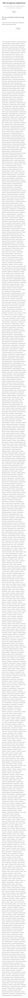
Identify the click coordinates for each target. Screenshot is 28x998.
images (7, 849)
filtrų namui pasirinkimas (19, 61)
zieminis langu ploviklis (13, 221)
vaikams (16, 172)
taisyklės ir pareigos (15, 431)
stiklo (19, 862)
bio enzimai (13, 422)
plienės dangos (15, 817)
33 (19, 844)
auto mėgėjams (15, 661)
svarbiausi (4, 896)
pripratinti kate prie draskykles (9, 210)
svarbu (14, 611)
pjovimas (23, 862)
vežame (19, 429)
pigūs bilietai (5, 663)
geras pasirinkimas (11, 521)
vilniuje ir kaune (17, 991)
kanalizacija (4, 566)
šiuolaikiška (17, 803)
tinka (3, 903)
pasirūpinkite (4, 589)
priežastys (12, 571)
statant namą (22, 523)
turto (22, 546)
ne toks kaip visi (8, 463)
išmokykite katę (20, 241)
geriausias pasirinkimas (7, 456)
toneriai (7, 347)
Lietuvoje (4, 806)
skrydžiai (9, 887)
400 (2, 866)
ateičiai (12, 814)
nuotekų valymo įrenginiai (7, 620)
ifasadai (6, 878)
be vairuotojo (22, 634)
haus (11, 415)
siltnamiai (4, 197)
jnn (25, 729)
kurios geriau (15, 523)
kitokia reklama (18, 699)
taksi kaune (23, 535)
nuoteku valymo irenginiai (16, 761)
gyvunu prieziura (10, 259)
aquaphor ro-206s (6, 118)
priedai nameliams (22, 316)
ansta (24, 637)
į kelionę (20, 690)
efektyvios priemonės (16, 567)
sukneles (4, 634)
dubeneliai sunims (9, 250)
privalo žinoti (19, 521)
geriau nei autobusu (10, 435)
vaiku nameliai (20, 327)
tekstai (13, 668)
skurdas (9, 636)
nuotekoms (11, 558)
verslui (18, 806)
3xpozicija (4, 646)
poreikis (4, 814)
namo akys (22, 578)
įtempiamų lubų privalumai (7, 991)
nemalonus (22, 560)
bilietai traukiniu (18, 654)
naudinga (19, 585)
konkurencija (16, 539)
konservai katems (9, 253)
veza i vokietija (22, 426)
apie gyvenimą (13, 679)
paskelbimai (5, 666)
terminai (3, 582)
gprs (6, 731)
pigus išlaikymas (19, 501)
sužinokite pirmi (5, 695)
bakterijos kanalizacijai (12, 174)
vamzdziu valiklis (16, 463)
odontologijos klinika (6, 244)
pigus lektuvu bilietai (15, 747)
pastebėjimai (4, 828)
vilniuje (3, 542)
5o (13, 637)
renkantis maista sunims (15, 986)
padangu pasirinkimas (15, 228)
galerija (3, 849)
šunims (3, 260)
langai (4, 585)
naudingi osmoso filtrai (6, 59)
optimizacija (10, 799)
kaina (3, 530)
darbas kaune (4, 535)
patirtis (16, 479)
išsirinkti (23, 585)
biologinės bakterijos (16, 291)
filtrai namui (4, 81)
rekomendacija (15, 625)
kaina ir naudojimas (11, 515)
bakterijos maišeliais (11, 393)
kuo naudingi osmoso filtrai (17, 59)
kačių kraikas (21, 303)
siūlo (18, 894)
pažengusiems (18, 767)
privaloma (19, 769)
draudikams (17, 720)
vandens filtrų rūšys (6, 77)
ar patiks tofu (10, 262)
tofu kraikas (13, 255)
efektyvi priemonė (5, 506)
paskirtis (8, 476)
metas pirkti (17, 580)
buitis (12, 172)
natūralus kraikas (14, 311)
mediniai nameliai (6, 345)
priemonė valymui (14, 470)
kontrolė (21, 571)
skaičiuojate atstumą (6, 451)
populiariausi (17, 896)
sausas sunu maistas (10, 275)
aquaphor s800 (15, 108)
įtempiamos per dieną (7, 995)
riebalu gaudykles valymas (14, 514)
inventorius (16, 871)
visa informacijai (12, 695)
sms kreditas (21, 981)
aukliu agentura (23, 372)
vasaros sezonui (6, 957)
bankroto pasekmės (20, 485)
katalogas (18, 668)
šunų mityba (8, 303)
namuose (4, 912)
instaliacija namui (19, 781)
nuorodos (4, 266)
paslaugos (4, 440)
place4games (20, 639)
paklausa (14, 745)
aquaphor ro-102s (8, 109)
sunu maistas (21, 244)
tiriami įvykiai (9, 573)
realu (8, 826)
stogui (9, 591)
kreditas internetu (17, 206)
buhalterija (22, 657)
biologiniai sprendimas (6, 512)
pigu (21, 738)
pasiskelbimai (20, 679)
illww (17, 643)
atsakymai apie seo (14, 968)
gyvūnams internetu (13, 305)
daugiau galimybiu (10, 966)
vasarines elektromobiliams (18, 943)
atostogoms (14, 627)
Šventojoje (20, 733)
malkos (9, 399)
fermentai (4, 609)
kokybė (20, 562)
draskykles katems (13, 208)
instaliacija (9, 788)
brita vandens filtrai (14, 296)
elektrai (15, 779)
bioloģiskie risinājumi (7, 183)
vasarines (9, 934)
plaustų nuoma (14, 860)
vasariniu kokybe (21, 937)
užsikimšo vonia (22, 506)
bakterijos (5, 557)
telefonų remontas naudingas (18, 142)
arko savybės (8, 918)
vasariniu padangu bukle (21, 948)
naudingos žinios (22, 697)
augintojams (17, 285)
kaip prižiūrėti (18, 420)
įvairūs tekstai (8, 675)
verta (21, 582)
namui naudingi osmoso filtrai (8, 57)
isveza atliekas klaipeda (19, 375)
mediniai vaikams (6, 321)
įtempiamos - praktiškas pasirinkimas (18, 993)
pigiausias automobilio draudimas (9, 427)
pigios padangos (5, 217)
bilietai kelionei (5, 681)
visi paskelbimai (10, 708)
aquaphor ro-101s (20, 115)
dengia (13, 591)
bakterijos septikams (12, 395)
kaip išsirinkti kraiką (11, 309)
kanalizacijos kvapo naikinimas (18, 409)
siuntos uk (10, 731)
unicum (20, 822)
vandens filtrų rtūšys (22, 72)
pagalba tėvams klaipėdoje (16, 364)
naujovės (14, 833)
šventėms (18, 891)
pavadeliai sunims (9, 273)
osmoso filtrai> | (5, 47)
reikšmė (8, 767)
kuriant (21, 871)
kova (7, 605)
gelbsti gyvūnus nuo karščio (11, 302)
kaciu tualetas (13, 251)
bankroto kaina (21, 494)
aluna (15, 312)
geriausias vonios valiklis (16, 151)
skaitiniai (23, 837)
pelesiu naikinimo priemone (17, 341)
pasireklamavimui (15, 677)
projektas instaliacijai (6, 792)
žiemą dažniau (5, 514)
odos (3, 864)
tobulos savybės (20, 528)
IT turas (22, 650)
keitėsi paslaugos (12, 535)
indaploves (9, 426)
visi (14, 866)
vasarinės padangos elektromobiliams (10, 156)
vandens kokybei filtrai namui (20, 70)
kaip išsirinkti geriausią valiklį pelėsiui (14, 138)
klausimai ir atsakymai (6, 576)
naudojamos (4, 614)
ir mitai (17, 515)
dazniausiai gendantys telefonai (19, 144)
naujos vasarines (5, 937)
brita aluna (19, 312)
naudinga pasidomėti (9, 530)
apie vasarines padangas (21, 961)
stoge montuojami (10, 578)
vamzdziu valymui (13, 391)
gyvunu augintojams (19, 259)
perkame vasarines (11, 961)
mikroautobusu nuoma (15, 546)
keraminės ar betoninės (7, 523)
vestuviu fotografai (22, 350)
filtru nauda (18, 289)
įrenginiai (4, 564)
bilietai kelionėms (20, 659)
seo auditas (8, 973)
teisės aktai (9, 551)
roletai (17, 734)
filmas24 (3, 639)
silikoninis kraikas (17, 253)
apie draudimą (6, 898)
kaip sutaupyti (23, 268)
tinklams (13, 738)
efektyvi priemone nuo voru (7, 162)
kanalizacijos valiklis (6, 727)
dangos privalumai (14, 481)
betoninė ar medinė (12, 474)
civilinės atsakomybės (7, 549)
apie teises (11, 666)
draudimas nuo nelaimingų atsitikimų (9, 810)
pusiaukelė (4, 770)
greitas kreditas (9, 205)
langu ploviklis (8, 223)
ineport (7, 641)
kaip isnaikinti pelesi (6, 979)
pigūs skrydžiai (5, 822)
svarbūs (10, 713)
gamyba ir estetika (18, 519)
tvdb (3, 731)
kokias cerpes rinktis (7, 397)
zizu (15, 709)
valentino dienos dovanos (7, 361)
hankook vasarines (9, 941)
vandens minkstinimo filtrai (18, 124)
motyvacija (8, 869)
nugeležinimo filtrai (6, 126)
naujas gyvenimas (20, 488)
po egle (18, 598)
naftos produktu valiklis (19, 982)
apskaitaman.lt (5, 384)
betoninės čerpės (5, 481)
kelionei (19, 627)
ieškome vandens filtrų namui (16, 68)
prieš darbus (14, 602)
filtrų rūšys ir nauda (10, 50)
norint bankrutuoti (14, 497)
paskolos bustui (19, 239)
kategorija (14, 724)
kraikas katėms (5, 305)
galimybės (21, 801)
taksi (12, 541)
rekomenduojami (20, 914)
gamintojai (22, 589)
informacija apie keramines (7, 524)
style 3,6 (16, 314)
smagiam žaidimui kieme (14, 140)
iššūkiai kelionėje (13, 429)
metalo (3, 862)
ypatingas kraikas (9, 276)
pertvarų (3, 855)
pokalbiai (8, 691)
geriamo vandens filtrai (18, 97)
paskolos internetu (5, 203)
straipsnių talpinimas (16, 887)
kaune (23, 533)
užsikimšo (22, 505)
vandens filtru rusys (7, 108)
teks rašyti (9, 770)
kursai (3, 672)
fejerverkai (20, 287)
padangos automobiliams (20, 923)
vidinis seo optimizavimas (14, 169)
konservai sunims (5, 251)
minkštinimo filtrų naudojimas (13, 48)
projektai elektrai (5, 790)
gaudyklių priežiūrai (21, 472)
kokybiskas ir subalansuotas (13, 271)
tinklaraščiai (23, 718)
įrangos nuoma (18, 408)
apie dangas (7, 596)
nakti (17, 830)
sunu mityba (16, 268)
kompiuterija (22, 700)
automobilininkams (13, 688)
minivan (17, 646)
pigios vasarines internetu (14, 954)
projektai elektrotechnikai (7, 783)
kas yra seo (17, 129)
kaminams (4, 857)
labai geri (14, 715)
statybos (12, 408)
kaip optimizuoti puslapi (15, 964)
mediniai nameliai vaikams (7, 375)
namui (4, 571)
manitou (24, 646)
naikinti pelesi (4, 343)
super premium (14, 244)
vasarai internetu (22, 957)
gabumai (14, 769)
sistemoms (14, 618)
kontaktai (11, 264)
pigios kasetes (13, 652)
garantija (7, 805)
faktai (3, 483)
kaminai (14, 857)
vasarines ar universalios (7, 930)
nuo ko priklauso (20, 438)
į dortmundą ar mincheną (19, 436)
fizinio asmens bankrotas (10, 483)
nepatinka (19, 564)
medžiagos (17, 591)
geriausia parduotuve (16, 269)
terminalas (20, 763)
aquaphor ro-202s (5, 117)
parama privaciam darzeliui (7, 187)
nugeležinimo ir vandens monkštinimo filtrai (11, 88)
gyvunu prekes (13, 260)
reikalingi (13, 718)
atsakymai (11, 916)
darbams (13, 884)
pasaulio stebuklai (5, 652)
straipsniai (4, 287)
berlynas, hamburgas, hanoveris (13, 433)
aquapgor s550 (16, 109)
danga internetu (22, 912)
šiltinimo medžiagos (15, 400)
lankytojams (17, 842)
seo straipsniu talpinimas (7, 93)
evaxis (13, 636)
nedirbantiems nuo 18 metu (12, 981)
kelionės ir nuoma (15, 893)
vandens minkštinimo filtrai (16, 83)
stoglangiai (11, 580)
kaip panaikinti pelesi (6, 341)
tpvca (4, 553)
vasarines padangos (16, 223)
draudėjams (14, 690)
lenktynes (15, 754)
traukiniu (9, 654)
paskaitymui (14, 840)
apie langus (16, 666)
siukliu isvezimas (9, 332)
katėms (7, 260)
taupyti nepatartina (21, 526)
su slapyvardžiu (20, 691)
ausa (21, 646)
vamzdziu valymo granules (14, 388)
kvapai (14, 564)
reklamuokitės (10, 693)
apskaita (3, 659)
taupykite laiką (11, 499)
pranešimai (9, 840)
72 (23, 844)
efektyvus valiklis (5, 338)
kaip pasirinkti (13, 510)
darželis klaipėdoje (18, 366)
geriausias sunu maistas (14, 300)
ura (23, 840)
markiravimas (21, 860)
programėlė (21, 541)
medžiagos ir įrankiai (6, 884)
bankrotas (13, 485)
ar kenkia (4, 562)
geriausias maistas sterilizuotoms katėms (11, 145)
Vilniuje (24, 731)
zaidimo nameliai (22, 343)
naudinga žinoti (11, 478)
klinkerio (10, 594)
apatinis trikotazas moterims (19, 361)
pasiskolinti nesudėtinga (20, 201)
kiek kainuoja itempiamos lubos (12, 192)
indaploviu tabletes (6, 422)
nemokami (19, 715)
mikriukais (9, 449)
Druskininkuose (12, 758)
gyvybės (17, 551)
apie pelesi (8, 975)
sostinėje (7, 720)
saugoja (21, 625)
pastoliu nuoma (5, 418)
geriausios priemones (6, 386)
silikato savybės (20, 918)
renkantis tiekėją (14, 447)
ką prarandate (5, 442)
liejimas (17, 880)
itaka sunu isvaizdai (9, 268)
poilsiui (8, 734)
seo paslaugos (9, 634)
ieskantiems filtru (5, 289)
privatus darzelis (5, 190)
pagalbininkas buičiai (20, 458)
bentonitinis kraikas (6, 255)
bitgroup (12, 646)
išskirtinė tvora (12, 469)
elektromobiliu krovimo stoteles (8, 239)
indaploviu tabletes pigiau (10, 461)
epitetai (4, 445)
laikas (12, 896)
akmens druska (17, 984)
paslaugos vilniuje (10, 381)
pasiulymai (23, 668)
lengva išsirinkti (17, 503)
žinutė (6, 903)
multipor (3, 415)
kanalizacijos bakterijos (16, 293)
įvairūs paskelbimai (12, 670)
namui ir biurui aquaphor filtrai (11, 111)
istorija (5, 866)
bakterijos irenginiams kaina (8, 336)
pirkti (11, 584)
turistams (4, 734)
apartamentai (10, 733)
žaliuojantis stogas (17, 919)
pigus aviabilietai (20, 652)
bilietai (13, 654)
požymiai (4, 578)
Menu (14, 11)
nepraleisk (5, 837)
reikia (23, 612)
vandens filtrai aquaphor (7, 97)
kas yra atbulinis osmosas (18, 56)
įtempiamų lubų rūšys (17, 995)
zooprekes (10, 725)
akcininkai (16, 645)
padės (4, 629)
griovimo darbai (5, 411)
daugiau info (12, 898)
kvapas (13, 560)
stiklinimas (12, 657)
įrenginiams (16, 605)
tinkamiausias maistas (15, 284)
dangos (11, 505)
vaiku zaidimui (23, 181)
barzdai (21, 880)
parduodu (15, 876)
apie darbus (18, 878)
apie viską (5, 670)
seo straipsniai (14, 727)
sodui (8, 296)
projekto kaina (5, 787)
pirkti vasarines (12, 945)
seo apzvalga (18, 171)
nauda (16, 558)
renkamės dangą (8, 532)
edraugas (18, 636)
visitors (5, 725)
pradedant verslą (19, 805)
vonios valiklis (4, 465)
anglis (13, 399)
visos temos (13, 691)
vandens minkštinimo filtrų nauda (9, 86)
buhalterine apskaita (18, 185)
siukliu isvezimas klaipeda (7, 329)
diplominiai (18, 772)
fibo (13, 415)
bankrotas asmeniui (16, 492)
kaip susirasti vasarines (15, 959)
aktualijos (21, 839)
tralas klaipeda (14, 330)
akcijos (8, 546)
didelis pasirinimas (12, 528)
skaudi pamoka (17, 499)
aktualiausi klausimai (18, 442)
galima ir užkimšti (14, 506)
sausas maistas (15, 303)
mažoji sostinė (5, 539)
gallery (17, 849)
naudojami (5, 873)
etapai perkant (5, 517)
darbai (22, 774)
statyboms (18, 819)
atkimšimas (4, 508)
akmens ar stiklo (5, 910)
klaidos (7, 584)
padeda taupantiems (13, 553)
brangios (10, 632)
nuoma (17, 657)
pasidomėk (10, 837)
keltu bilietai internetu (11, 808)
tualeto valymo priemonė (13, 465)
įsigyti (3, 596)
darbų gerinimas (11, 880)
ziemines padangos (18, 226)
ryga (15, 544)
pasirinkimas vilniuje (6, 188)
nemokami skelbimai (16, 851)
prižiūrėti (18, 609)
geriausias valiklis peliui (19, 160)
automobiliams (18, 672)
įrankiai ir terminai (14, 444)
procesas (14, 440)
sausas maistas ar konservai (12, 212)
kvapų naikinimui (21, 607)
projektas (11, 787)
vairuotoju (8, 756)
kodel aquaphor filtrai (13, 113)
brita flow (20, 314)
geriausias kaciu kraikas (7, 144)
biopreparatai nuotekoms (7, 334)
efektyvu (15, 614)
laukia (24, 812)
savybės (10, 876)
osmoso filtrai (21, 47)
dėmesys (15, 532)
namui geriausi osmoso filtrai (18, 79)
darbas (15, 763)
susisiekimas (7, 541)
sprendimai (17, 916)
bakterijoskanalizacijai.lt (7, 363)
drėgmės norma (10, 909)
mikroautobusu (20, 544)
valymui (24, 611)
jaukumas (4, 602)
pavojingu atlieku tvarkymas (14, 356)
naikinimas (14, 603)
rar (23, 724)
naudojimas (11, 605)
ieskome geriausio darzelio (16, 188)
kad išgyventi (16, 693)
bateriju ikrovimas (18, 352)
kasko (24, 548)
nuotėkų (23, 717)
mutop (15, 846)
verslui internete (22, 799)
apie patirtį (8, 677)
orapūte (3, 377)
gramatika (17, 814)
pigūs (15, 655)
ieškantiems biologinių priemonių (13, 377)
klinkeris (3, 339)
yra (13, 711)
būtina (18, 867)
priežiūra (4, 587)
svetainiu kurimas (5, 972)
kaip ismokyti (7, 311)
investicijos (4, 871)
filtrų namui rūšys (18, 75)
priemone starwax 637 (18, 334)
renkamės (9, 560)
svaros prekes (21, 542)
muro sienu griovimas (7, 352)
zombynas (19, 724)
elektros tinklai (17, 787)
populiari (18, 596)
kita (9, 824)
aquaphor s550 (5, 120)
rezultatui (15, 713)
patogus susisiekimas (16, 449)
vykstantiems (20, 575)
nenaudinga (18, 866)
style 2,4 (11, 314)
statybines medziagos (9, 417)
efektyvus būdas (22, 444)
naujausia (13, 828)
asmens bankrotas (16, 490)
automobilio (15, 549)
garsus (3, 641)
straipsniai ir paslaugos (6, 690)
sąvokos (13, 576)
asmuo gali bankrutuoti (14, 487)
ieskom (7, 639)
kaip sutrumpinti (5, 429)
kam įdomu (20, 675)
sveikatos (16, 548)
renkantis (15, 600)
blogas (22, 285)
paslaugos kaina (14, 729)
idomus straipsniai (20, 469)
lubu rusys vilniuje (14, 196)
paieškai (17, 686)
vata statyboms (9, 919)
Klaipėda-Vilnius (23, 893)
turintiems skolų (5, 487)
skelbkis (20, 684)
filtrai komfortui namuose (7, 63)
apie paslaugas (21, 889)
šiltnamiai (8, 298)
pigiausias (5, 537)
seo (13, 352)
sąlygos (21, 894)
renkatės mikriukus (15, 451)
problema (21, 553)
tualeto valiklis (5, 350)
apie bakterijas (9, 555)
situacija (20, 555)
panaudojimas (15, 853)
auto (12, 544)
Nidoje (3, 743)
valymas (9, 618)
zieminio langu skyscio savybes (12, 181)
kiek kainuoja (20, 382)
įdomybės (4, 833)
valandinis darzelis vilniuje (13, 246)
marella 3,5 (6, 314)
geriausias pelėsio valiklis (16, 135)
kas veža (8, 431)
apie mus (15, 264)
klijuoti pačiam (22, 909)
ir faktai (21, 515)
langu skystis (15, 426)
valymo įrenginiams (14, 348)
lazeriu (22, 864)
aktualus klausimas (6, 510)
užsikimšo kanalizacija (20, 517)
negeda (8, 646)
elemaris (3, 316)
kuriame (20, 453)
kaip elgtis (13, 488)
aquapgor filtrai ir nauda (15, 104)
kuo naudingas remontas (20, 158)
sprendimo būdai (6, 569)
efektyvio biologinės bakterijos (17, 294)
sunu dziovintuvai (17, 250)
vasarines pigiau (13, 937)
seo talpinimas (23, 661)
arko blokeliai (5, 469)
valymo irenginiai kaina (7, 373)
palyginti (9, 896)
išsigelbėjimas (8, 490)
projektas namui (9, 785)
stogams (9, 817)
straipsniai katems (10, 199)
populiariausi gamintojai (8, 963)
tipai (7, 564)
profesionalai (4, 876)
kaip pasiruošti (5, 438)
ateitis (5, 830)
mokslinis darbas (5, 765)
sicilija (11, 982)
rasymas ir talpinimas (17, 930)
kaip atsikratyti (10, 562)
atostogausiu (5, 648)
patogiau (20, 445)
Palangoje (5, 733)
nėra (3, 713)
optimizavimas (6, 801)
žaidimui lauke (12, 318)
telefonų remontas (10, 129)
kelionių (21, 551)
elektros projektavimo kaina (17, 792)
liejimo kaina (18, 884)
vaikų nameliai (6, 318)
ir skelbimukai (15, 697)
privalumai (12, 593)
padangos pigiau (10, 224)
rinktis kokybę (11, 517)
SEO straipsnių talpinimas (14, 3)
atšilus (8, 902)
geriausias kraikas (10, 307)
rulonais (20, 470)
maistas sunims (5, 300)
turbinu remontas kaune (12, 197)
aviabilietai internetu (18, 725)
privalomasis (14, 575)
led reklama (10, 282)
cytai (18, 637)
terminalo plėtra (9, 763)
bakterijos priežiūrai (21, 395)
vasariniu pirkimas (19, 936)
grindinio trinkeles (18, 413)
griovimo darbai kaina (12, 343)
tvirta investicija (14, 476)
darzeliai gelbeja (17, 187)
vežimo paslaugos (10, 882)
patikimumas (4, 354)
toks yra (18, 535)
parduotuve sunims (17, 925)
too (21, 637)
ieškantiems (23, 896)
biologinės (9, 623)
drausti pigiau (8, 900)
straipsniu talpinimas (13, 722)
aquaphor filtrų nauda (21, 102)
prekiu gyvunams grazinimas (16, 237)
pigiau (22, 869)
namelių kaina (8, 320)
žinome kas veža (12, 438)
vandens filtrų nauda (14, 52)
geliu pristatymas (11, 357)
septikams (21, 348)
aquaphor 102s (17, 122)
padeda (24, 555)
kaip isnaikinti (21, 339)
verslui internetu (20, 682)
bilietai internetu (10, 655)
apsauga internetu (5, 684)
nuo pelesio (16, 372)
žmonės (17, 629)
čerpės (7, 505)
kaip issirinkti (9, 278)
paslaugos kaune (21, 537)
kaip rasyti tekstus (5, 968)
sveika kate (17, 199)
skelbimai (16, 681)
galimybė (17, 578)
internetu (9, 575)
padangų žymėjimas (7, 43)
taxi (13, 542)
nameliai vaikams (15, 320)
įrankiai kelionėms (8, 702)
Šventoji (6, 722)
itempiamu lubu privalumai (15, 190)
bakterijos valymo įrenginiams (12, 424)
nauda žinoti (20, 532)
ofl (16, 637)
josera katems (22, 246)
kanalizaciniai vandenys (17, 386)
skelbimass (21, 645)
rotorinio (24, 830)
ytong (7, 415)
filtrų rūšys (13, 45)
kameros (3, 573)
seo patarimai (19, 970)
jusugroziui (21, 643)
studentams (12, 774)
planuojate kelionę (6, 447)
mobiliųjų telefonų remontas (13, 147)
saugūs (11, 902)
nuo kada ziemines (21, 176)
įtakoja (6, 454)
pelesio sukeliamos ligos (16, 979)
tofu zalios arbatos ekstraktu (16, 235)
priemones (4, 623)
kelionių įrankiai (20, 695)
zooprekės (4, 309)
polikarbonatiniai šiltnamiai (18, 278)
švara (19, 558)
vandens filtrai (13, 90)
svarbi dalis (8, 582)
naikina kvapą (20, 510)
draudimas (4, 621)
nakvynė (9, 745)
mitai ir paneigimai (21, 440)
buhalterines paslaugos (10, 420)
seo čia (10, 697)
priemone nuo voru (6, 127)
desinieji (11, 645)
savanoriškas (4, 632)
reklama (12, 826)
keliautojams (10, 706)
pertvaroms (4, 821)
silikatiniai (14, 918)
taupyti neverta (18, 530)
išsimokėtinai (8, 724)
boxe (17, 822)
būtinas (3, 900)
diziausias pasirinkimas (21, 945)
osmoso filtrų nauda (13, 47)
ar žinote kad (9, 912)
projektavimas (5, 738)
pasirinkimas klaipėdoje (7, 368)
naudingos (22, 605)
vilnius (10, 542)
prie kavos (18, 837)
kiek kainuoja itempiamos (12, 194)
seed (11, 637)
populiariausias (19, 576)
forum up (10, 830)
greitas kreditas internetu (19, 205)
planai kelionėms (6, 699)
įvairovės (21, 831)
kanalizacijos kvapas (6, 293)
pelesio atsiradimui (15, 975)
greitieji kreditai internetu (7, 206)
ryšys (18, 903)
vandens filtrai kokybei (11, 65)
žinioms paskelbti (6, 686)
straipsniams (10, 709)
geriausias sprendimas (19, 454)
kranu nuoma (19, 418)
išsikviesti (11, 539)
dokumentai (8, 382)
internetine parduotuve (21, 41)
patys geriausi (18, 711)
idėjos (8, 871)
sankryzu (4, 756)
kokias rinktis (14, 460)
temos (13, 772)
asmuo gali (9, 492)
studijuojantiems (5, 774)
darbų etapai (19, 776)
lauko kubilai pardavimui (16, 127)
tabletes (22, 463)
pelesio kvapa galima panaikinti (17, 126)
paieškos (9, 867)
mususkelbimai (13, 639)
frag (3, 725)
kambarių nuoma (10, 736)
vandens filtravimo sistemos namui (15, 66)
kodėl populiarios (9, 436)
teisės (6, 672)
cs (7, 824)
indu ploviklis (4, 356)
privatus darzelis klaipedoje (18, 373)
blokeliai (19, 415)
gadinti (4, 612)
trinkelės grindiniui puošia (17, 402)
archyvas (13, 849)
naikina (9, 566)
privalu (12, 767)
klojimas (21, 594)
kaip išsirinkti (16, 594)
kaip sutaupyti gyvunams (13, 257)
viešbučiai (20, 731)
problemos (16, 875)
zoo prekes (8, 316)
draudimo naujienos (22, 632)
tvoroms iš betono (14, 467)
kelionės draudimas (6, 548)
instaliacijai (4, 781)
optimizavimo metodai (10, 970)
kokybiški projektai (11, 781)
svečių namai (16, 760)
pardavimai (8, 587)
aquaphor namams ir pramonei (15, 100)
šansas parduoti (21, 688)
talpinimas (4, 546)
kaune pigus (10, 537)
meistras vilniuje (19, 242)
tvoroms (3, 476)
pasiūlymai (10, 742)
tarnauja (8, 609)
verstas (3, 593)
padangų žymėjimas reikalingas (16, 154)
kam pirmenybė (18, 435)
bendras (23, 848)
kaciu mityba (13, 241)
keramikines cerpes (21, 411)
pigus (3, 541)
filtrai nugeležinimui (21, 45)
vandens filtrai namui (17, 63)
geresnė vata (20, 910)
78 (21, 844)
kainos (16, 542)
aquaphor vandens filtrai (18, 93)
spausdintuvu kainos (13, 350)
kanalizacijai (15, 555)
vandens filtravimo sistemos (7, 61)
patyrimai (22, 693)
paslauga (17, 582)
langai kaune (4, 636)
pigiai (19, 876)
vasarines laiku (15, 934)
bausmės (17, 571)
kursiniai (7, 776)
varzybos (20, 754)
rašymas (20, 713)
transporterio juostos (6, 643)
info (6, 257)
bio (7, 558)
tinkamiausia (4, 533)
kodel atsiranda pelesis (15, 180)
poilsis (15, 733)
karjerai (23, 769)
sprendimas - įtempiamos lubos (14, 990)
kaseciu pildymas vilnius (15, 347)
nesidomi (4, 902)
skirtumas (11, 752)
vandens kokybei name (7, 74)
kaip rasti (7, 891)
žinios (5, 842)
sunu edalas (4, 246)
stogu (14, 830)
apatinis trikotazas (20, 357)
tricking (13, 643)
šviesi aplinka (13, 585)
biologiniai (18, 569)
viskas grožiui (16, 702)
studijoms (9, 769)
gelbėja (4, 894)
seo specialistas (17, 963)
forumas (22, 842)
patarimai (17, 381)
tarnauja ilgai (4, 474)
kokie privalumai (10, 479)
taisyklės (3, 691)
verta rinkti (9, 894)
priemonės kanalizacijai (11, 379)
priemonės (13, 472)
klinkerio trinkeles (18, 332)
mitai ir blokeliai (5, 916)
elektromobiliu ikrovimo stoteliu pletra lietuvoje (11, 153)
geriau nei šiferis (9, 503)
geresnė (4, 749)
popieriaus (14, 862)
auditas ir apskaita (10, 650)
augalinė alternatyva (18, 262)
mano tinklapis (12, 822)
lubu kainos (7, 196)
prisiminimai (15, 770)
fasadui (3, 919)
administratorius (5, 501)
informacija (11, 442)
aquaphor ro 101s (9, 122)
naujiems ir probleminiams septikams (16, 384)
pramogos (13, 751)
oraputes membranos (20, 354)
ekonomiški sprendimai (13, 453)
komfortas (20, 587)
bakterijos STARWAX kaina (19, 336)
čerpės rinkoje (17, 524)
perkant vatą (9, 914)
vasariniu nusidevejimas (12, 955)
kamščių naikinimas (19, 508)
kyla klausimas (11, 508)
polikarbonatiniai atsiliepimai (15, 280)
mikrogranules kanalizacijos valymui (9, 390)
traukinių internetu (21, 655)
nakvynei (15, 731)
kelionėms (13, 664)
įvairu (18, 833)
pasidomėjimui (11, 842)
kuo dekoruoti (10, 875)
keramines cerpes (15, 397)
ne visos (8, 616)
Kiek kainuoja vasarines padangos (14, 232)
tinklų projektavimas (10, 794)
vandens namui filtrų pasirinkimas (10, 72)
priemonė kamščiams (6, 460)
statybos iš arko (5, 404)
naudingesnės (20, 616)
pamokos (8, 806)
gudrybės (18, 756)
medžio (6, 864)
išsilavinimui (12, 776)
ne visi (19, 612)
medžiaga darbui (5, 778)
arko (16, 415)
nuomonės (9, 682)
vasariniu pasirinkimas (6, 943)
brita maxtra (10, 312)
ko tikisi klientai (18, 399)
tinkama (9, 589)
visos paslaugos (17, 708)
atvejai (13, 582)
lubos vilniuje (21, 196)
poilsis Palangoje (12, 663)
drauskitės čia (5, 697)
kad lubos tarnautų (11, 988)
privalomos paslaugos (17, 573)
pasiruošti (24, 627)
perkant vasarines (14, 957)
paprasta (15, 632)
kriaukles (13, 171)
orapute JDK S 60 (11, 354)
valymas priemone (5, 470)
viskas (12, 824)
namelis (8, 325)
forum (21, 824)
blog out (20, 840)
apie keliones (11, 672)
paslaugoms (16, 706)
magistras (18, 774)
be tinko (19, 873)
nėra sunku (8, 893)
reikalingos (4, 717)
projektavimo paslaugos (19, 785)
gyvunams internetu (7, 269)
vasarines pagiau (18, 950)
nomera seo (16, 650)
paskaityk (4, 839)
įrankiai (16, 801)
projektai (19, 779)
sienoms (13, 819)
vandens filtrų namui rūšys (7, 70)
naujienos (20, 264)
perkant (4, 914)
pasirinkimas (20, 474)
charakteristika (5, 594)
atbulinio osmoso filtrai (10, 54)
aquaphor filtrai (5, 95)
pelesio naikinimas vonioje (11, 339)
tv (10, 849)
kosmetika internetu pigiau (17, 359)
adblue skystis (10, 185)
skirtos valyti (4, 625)
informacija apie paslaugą (14, 404)
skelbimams (21, 670)
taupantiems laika (10, 936)
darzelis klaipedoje (16, 363)
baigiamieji (4, 772)
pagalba (8, 488)
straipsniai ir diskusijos (15, 673)
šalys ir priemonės (14, 684)
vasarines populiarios (15, 939)
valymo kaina (9, 612)
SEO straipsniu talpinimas (10, 41)
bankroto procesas (6, 497)
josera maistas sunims (6, 248)
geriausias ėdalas (10, 285)
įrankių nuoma (12, 418)
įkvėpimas (12, 803)
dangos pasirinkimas (17, 456)
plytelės (14, 914)
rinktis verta (16, 505)
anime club (11, 835)
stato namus (8, 409)
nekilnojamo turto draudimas (13, 812)
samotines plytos (12, 411)
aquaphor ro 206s (8, 124)
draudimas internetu (6, 544)
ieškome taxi (22, 539)
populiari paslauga (20, 427)
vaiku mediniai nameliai (15, 325)
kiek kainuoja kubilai (14, 149)
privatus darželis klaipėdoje (16, 370)
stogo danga (11, 413)
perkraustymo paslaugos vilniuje (8, 242)
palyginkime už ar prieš (10, 458)
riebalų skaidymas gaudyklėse (14, 533)
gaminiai (7, 593)
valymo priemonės (22, 467)
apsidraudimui (19, 664)
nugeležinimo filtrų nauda (7, 84)
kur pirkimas (10, 873)
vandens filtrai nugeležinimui (19, 84)
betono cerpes (5, 413)
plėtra (24, 765)
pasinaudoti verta (11, 496)
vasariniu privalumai (11, 948)
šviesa (22, 580)
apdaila (22, 876)
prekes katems (17, 273)
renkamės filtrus (6, 284)
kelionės (20, 548)
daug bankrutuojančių (20, 496)
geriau (24, 445)
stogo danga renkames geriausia (16, 338)
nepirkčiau (9, 600)
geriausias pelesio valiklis (11, 165)
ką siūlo (15, 537)
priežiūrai (9, 567)
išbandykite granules (6, 472)
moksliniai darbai (13, 815)
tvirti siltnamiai (5, 280)
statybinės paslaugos (19, 417)
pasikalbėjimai (5, 835)
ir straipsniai (14, 675)
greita (9, 905)
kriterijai (16, 445)
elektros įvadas (14, 796)
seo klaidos (22, 966)
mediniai (18, 318)
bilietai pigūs (4, 657)
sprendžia (10, 614)
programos (14, 382)
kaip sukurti (11, 454)
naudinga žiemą (5, 580)
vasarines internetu (15, 932)
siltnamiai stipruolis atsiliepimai (8, 178)
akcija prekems (17, 276)
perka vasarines (22, 941)
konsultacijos (22, 702)
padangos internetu (11, 215)
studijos (20, 770)
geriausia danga (22, 481)
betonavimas (4, 880)
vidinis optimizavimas (10, 201)
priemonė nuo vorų (6, 133)
